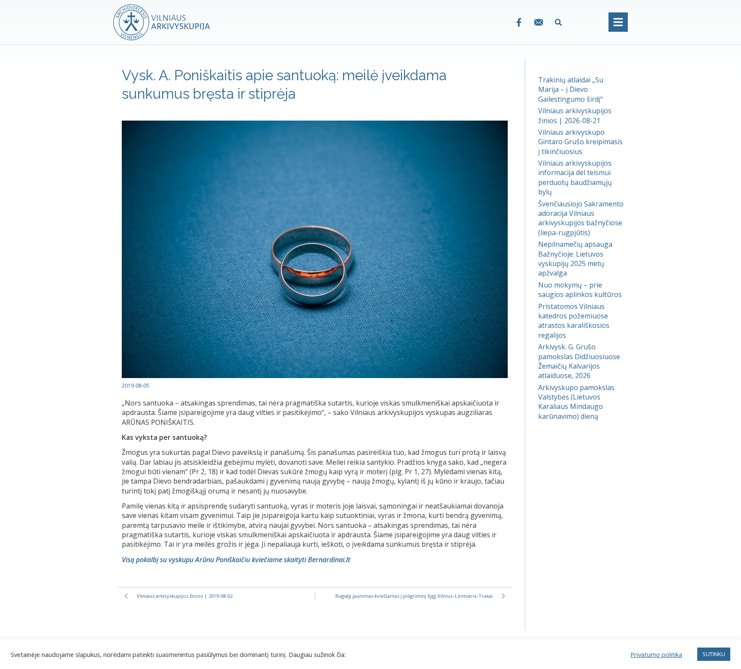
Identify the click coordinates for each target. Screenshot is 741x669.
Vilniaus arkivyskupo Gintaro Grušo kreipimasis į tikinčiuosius (580, 141)
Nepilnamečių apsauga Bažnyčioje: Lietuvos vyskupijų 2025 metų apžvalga (575, 258)
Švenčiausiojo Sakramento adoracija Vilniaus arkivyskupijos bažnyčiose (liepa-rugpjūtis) (581, 218)
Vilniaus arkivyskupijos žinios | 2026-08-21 (574, 115)
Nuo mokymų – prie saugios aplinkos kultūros (580, 289)
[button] (558, 22)
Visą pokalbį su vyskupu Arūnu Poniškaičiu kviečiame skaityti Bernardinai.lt (236, 559)
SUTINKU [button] (713, 654)
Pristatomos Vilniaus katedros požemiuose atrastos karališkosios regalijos (573, 321)
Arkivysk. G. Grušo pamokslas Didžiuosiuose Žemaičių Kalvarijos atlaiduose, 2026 (579, 361)
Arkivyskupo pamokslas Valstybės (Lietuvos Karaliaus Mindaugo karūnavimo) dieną (576, 402)
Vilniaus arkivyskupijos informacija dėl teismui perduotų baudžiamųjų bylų (575, 177)
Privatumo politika (656, 654)
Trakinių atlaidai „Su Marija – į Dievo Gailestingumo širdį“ (570, 89)
